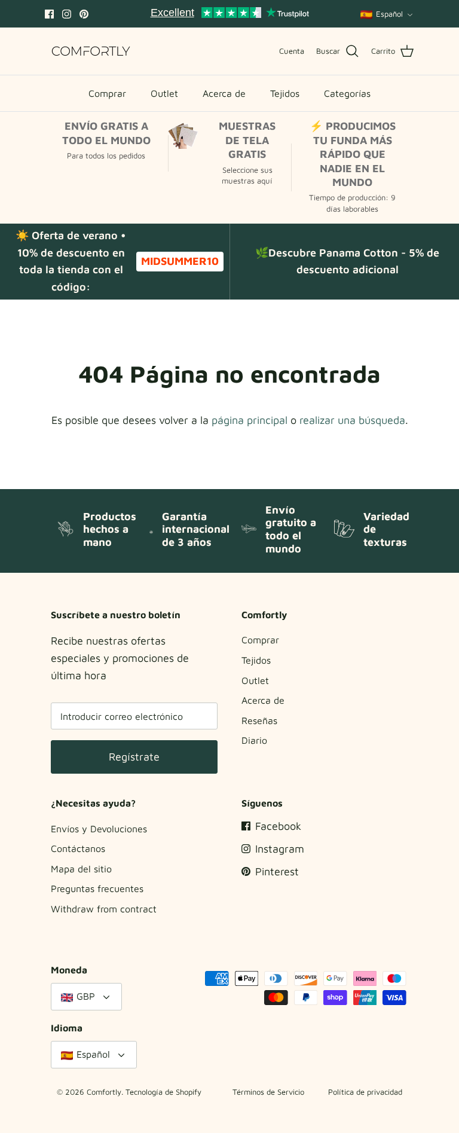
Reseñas (259, 720)
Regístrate (134, 756)
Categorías (347, 93)
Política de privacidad (365, 1092)
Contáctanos (78, 848)
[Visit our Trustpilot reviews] (229, 14)
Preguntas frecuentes (97, 888)
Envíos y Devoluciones (99, 828)
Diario (254, 740)
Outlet (164, 93)
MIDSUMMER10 (180, 261)
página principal (249, 420)
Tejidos (284, 93)
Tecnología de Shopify (163, 1092)
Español (389, 14)
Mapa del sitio (81, 868)
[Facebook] (49, 14)
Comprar (107, 93)
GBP (85, 996)
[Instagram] (66, 14)
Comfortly (104, 1092)
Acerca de (224, 93)
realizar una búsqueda (352, 420)
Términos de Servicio (268, 1092)
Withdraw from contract (104, 908)
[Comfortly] (91, 51)
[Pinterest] (83, 14)
